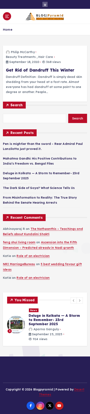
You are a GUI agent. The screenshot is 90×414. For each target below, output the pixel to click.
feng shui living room (19, 242)
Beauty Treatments (21, 57)
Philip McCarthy (23, 52)
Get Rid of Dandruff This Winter (40, 70)
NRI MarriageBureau (19, 264)
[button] (74, 300)
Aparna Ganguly (38, 329)
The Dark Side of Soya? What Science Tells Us (39, 188)
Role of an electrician (33, 256)
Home (7, 29)
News (26, 310)
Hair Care (45, 57)
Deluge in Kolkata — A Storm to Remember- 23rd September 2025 (46, 319)
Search (16, 105)
